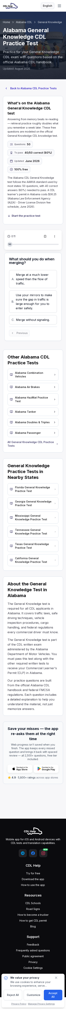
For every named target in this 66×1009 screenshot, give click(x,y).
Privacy (33, 962)
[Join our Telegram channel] (23, 853)
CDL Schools (33, 903)
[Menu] (59, 5)
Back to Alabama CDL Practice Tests (33, 88)
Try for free (33, 873)
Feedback (33, 944)
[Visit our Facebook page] (33, 853)
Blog (33, 926)
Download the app (33, 879)
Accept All (53, 995)
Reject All (13, 994)
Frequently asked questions (33, 950)
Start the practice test (26, 215)
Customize (33, 994)
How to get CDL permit (33, 920)
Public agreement (33, 956)
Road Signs (33, 908)
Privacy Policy (18, 1003)
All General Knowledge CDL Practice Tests (31, 444)
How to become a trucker (33, 914)
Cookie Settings (33, 967)
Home (6, 22)
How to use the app (33, 884)
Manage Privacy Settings (41, 1003)
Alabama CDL (24, 22)
